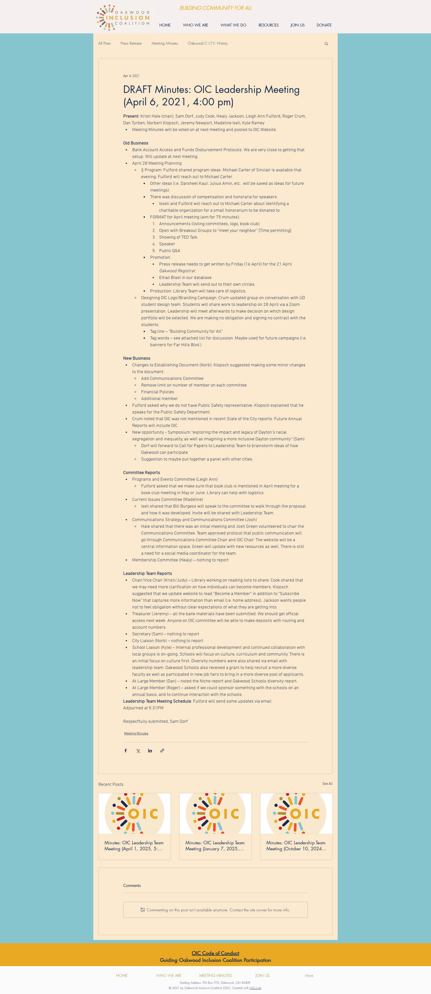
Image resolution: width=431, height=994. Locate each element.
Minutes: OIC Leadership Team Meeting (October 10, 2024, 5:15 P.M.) (295, 846)
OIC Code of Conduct (215, 953)
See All (328, 784)
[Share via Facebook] (125, 750)
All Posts (104, 43)
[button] (326, 43)
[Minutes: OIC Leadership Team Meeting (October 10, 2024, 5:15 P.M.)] (296, 813)
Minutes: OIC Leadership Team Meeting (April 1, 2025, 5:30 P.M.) (134, 846)
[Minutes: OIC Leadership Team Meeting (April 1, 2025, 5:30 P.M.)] (135, 813)
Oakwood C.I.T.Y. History (208, 43)
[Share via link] (162, 750)
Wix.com (255, 988)
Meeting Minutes (165, 43)
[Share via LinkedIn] (150, 750)
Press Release (131, 43)
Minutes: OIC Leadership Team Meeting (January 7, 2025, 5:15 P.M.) (215, 846)
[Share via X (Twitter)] (137, 750)
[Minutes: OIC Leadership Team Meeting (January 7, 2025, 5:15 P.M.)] (216, 813)
